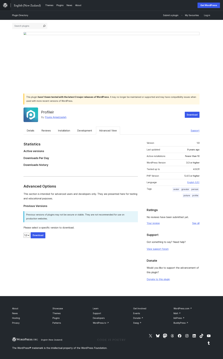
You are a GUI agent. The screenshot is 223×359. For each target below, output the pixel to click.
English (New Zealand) (51, 340)
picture (187, 195)
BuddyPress (181, 323)
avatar (176, 189)
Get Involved (139, 308)
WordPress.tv (101, 323)
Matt (177, 313)
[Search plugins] (44, 26)
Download (192, 114)
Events (136, 313)
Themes (56, 313)
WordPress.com (183, 308)
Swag (137, 323)
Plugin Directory (20, 15)
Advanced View (108, 130)
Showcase (57, 308)
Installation (64, 130)
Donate (138, 318)
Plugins (56, 318)
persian (194, 189)
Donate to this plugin (158, 279)
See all (195, 223)
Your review (153, 223)
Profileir (47, 112)
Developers (99, 318)
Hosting (16, 318)
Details (30, 130)
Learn (95, 308)
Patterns (56, 323)
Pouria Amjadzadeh (55, 117)
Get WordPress (208, 5)
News (15, 313)
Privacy (16, 323)
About (15, 308)
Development (84, 130)
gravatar (185, 189)
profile (195, 195)
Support (195, 130)
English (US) (193, 182)
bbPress (179, 318)
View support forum (158, 248)
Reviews (46, 130)
